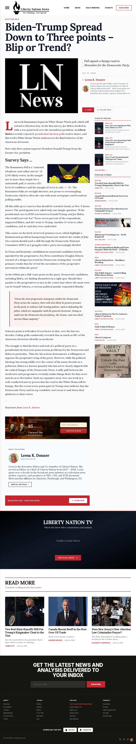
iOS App (106, 713)
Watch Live (73, 710)
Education (40, 716)
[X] (120, 739)
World (39, 710)
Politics (39, 704)
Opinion (39, 707)
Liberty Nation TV (76, 707)
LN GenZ (73, 716)
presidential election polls (50, 134)
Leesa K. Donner (31, 407)
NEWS (77, 8)
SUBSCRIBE (124, 8)
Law (38, 719)
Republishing (7, 713)
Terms (5, 719)
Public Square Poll (109, 710)
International (74, 719)
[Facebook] (124, 739)
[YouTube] (128, 739)
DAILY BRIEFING (93, 8)
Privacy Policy (8, 716)
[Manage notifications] (131, 740)
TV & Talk (40, 713)
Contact (6, 710)
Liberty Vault (74, 713)
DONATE (109, 8)
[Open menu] (7, 8)
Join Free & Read (73, 431)
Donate (105, 707)
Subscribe (96, 684)
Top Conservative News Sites (81, 704)
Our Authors (7, 707)
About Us (6, 704)
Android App (107, 716)
